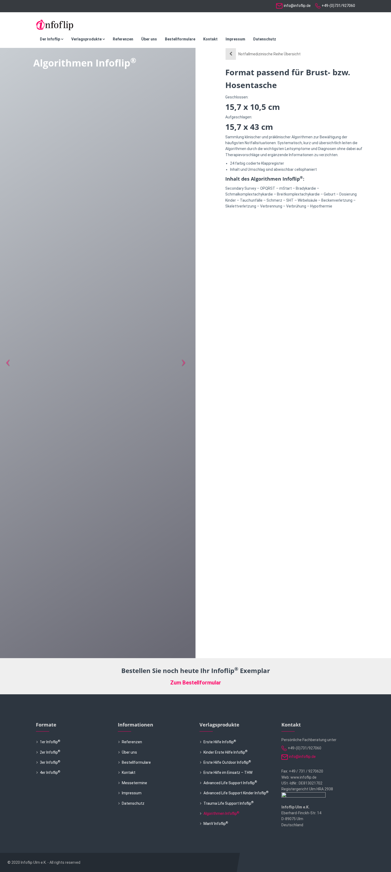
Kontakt (210, 39)
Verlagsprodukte (86, 39)
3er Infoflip (50, 762)
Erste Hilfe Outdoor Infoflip (227, 762)
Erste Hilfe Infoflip (219, 742)
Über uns (149, 39)
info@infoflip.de (297, 5)
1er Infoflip (50, 742)
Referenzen (123, 39)
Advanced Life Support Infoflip (230, 783)
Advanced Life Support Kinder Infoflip (235, 793)
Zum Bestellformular (195, 682)
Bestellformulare (180, 39)
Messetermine (134, 783)
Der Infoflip (50, 39)
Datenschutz (264, 39)
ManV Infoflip (215, 823)
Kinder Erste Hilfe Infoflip (225, 752)
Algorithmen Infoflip (221, 813)
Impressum (235, 39)
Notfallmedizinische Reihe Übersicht (269, 54)
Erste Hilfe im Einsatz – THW (227, 772)
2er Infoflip (50, 752)
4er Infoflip (50, 772)
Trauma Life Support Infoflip (228, 803)
